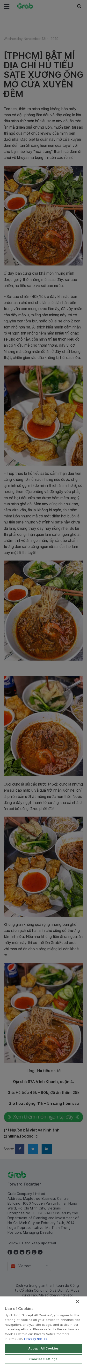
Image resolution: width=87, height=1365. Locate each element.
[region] (43, 1330)
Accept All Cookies (43, 1348)
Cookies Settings (43, 1359)
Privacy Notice (35, 1339)
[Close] (77, 1301)
